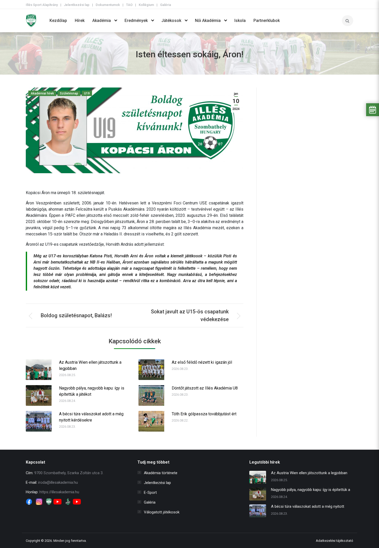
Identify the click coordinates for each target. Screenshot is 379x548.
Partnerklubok (266, 20)
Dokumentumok (108, 5)
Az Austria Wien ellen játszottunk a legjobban (90, 365)
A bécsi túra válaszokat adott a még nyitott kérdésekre (91, 417)
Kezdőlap (58, 20)
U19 (87, 93)
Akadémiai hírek (42, 93)
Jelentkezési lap (76, 5)
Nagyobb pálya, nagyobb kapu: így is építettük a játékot (91, 391)
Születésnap (69, 93)
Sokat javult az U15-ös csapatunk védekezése (190, 315)
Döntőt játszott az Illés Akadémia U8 (205, 388)
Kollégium (146, 5)
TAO (129, 5)
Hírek (80, 20)
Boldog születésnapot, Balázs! (76, 315)
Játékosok (171, 20)
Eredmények (136, 20)
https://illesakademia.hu (59, 492)
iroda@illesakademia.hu (58, 482)
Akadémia (101, 20)
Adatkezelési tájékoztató (334, 541)
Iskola (240, 20)
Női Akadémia (208, 20)
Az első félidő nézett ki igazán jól (202, 362)
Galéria (165, 5)
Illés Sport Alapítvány (42, 5)
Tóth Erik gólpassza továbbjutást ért (204, 413)
